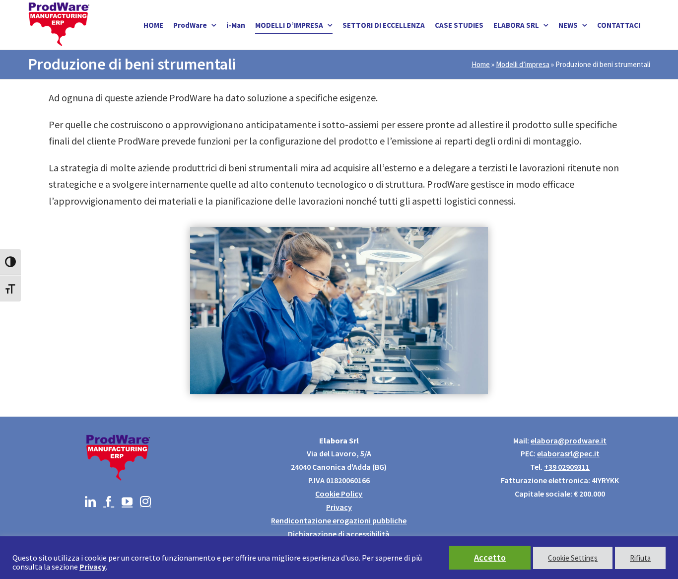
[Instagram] (145, 501)
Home (481, 64)
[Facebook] (108, 501)
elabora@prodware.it (569, 440)
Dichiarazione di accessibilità (339, 534)
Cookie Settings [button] (573, 558)
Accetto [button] (490, 557)
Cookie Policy (338, 494)
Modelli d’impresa (522, 64)
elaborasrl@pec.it (568, 453)
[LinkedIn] (90, 501)
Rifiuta (640, 558)
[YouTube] (127, 501)
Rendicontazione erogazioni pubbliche (339, 520)
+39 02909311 (567, 467)
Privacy (339, 507)
